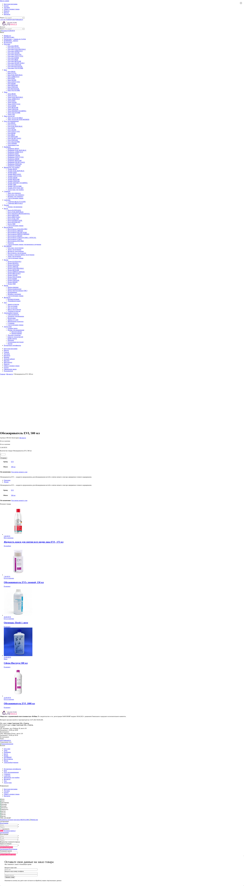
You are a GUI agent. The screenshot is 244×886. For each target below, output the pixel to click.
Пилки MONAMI (13, 270)
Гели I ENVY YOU (14, 131)
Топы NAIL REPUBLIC (15, 97)
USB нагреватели (13, 314)
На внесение (8, 42)
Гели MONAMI (13, 136)
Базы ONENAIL (13, 87)
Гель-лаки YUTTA (14, 47)
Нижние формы (16, 333)
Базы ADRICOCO (13, 76)
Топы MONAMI (13, 107)
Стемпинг (7, 191)
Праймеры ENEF (13, 154)
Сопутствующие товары (15, 198)
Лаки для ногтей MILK (15, 118)
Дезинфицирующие (14, 301)
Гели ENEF (11, 128)
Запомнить (5, 829)
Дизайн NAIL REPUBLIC (16, 171)
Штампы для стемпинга (15, 196)
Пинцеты (11, 243)
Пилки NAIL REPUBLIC (16, 268)
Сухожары (11, 323)
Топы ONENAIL (13, 109)
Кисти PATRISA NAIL (15, 220)
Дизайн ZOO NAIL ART (15, 188)
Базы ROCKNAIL (13, 88)
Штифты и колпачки (14, 294)
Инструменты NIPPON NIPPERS (18, 234)
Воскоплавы (12, 318)
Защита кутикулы (13, 304)
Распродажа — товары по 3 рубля (15, 39)
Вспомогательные (13, 299)
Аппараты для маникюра (16, 316)
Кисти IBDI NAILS (14, 217)
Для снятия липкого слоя (19, 472)
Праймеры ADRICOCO (15, 152)
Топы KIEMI (12, 106)
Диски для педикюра (14, 249)
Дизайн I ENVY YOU (15, 176)
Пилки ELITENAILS (14, 261)
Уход (5, 302)
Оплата (6, 6)
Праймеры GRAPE (14, 155)
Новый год (7, 35)
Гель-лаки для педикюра (15, 248)
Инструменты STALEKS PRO (17, 229)
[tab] (124, 480)
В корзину (3, 458)
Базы (5, 70)
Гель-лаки (7, 44)
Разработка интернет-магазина (14, 819)
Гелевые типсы (12, 328)
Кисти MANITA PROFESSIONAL (19, 213)
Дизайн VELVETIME (15, 186)
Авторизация (4, 832)
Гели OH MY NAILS (14, 138)
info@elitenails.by (17, 19)
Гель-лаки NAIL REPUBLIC (17, 49)
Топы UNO (11, 114)
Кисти (6, 208)
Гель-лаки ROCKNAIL (15, 66)
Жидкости (7, 297)
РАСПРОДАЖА (9, 37)
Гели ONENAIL (13, 140)
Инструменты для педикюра (17, 253)
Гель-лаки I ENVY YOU (15, 56)
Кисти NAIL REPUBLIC (16, 212)
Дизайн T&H (12, 184)
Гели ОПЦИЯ (12, 143)
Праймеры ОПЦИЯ (14, 165)
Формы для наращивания (16, 330)
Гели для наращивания (11, 121)
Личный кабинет (9, 359)
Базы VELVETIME (14, 90)
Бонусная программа (10, 4)
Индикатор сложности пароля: (10, 842)
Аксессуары (8, 326)
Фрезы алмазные (13, 287)
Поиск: (2, 17)
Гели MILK (11, 135)
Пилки (6, 260)
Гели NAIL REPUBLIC (15, 126)
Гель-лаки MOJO (13, 46)
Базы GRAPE (12, 80)
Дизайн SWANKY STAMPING (18, 183)
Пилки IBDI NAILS (14, 273)
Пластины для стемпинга (16, 195)
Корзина (6, 357)
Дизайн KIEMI (12, 177)
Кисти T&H (11, 224)
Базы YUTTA (12, 73)
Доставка (7, 7)
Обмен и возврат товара (11, 9)
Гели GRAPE (12, 130)
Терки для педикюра (14, 256)
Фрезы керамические (14, 289)
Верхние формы (16, 332)
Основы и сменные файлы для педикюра (21, 254)
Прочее (10, 343)
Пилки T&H (12, 284)
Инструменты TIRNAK (15, 231)
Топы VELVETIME (14, 112)
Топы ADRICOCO (14, 99)
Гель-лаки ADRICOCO (15, 51)
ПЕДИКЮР (8, 246)
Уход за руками (12, 306)
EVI (12, 461)
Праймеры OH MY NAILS (16, 162)
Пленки (6, 205)
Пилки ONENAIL (13, 280)
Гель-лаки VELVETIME (15, 68)
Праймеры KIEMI (13, 159)
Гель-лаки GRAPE (14, 53)
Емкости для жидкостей (15, 337)
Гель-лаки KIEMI (13, 58)
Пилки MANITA (13, 263)
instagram (10, 744)
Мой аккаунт (8, 362)
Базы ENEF (11, 78)
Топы (5, 92)
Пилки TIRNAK (13, 266)
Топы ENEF (11, 100)
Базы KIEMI (12, 83)
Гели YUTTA (12, 124)
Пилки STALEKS (13, 265)
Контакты (7, 14)
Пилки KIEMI (12, 278)
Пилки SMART (13, 282)
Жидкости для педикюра (16, 251)
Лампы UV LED (13, 320)
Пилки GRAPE (13, 275)
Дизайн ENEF (12, 172)
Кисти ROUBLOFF (14, 222)
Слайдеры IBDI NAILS (15, 203)
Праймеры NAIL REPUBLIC (17, 150)
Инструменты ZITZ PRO (16, 241)
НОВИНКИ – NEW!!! (11, 41)
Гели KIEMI (11, 133)
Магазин (6, 360)
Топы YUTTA (12, 95)
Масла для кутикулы (14, 309)
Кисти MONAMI (13, 215)
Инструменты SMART (15, 236)
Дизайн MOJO (12, 169)
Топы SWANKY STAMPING (17, 111)
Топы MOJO (12, 94)
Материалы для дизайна (11, 167)
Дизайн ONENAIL (14, 181)
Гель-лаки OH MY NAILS (16, 63)
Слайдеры (7, 200)
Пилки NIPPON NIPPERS (16, 272)
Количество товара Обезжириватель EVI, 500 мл (16, 451)
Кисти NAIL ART (13, 219)
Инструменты (8, 227)
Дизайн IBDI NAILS (14, 174)
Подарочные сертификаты (12, 345)
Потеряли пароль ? (10, 831)
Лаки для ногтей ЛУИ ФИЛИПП (18, 119)
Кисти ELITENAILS (14, 210)
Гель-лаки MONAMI (14, 61)
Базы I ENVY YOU (14, 82)
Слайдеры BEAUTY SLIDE (17, 201)
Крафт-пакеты (12, 338)
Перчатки (11, 340)
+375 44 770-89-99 (6, 19)
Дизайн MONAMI (13, 179)
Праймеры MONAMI (14, 160)
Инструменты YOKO (15, 239)
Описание (7, 480)
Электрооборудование (11, 313)
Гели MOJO (11, 123)
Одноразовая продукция (15, 342)
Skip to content (4, 1)
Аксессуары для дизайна (16, 189)
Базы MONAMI (13, 85)
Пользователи (8, 371)
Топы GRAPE (12, 102)
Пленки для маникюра (15, 207)
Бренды (6, 12)
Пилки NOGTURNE (14, 277)
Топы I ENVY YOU (14, 104)
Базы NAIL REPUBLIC (15, 75)
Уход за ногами (12, 308)
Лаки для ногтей (9, 116)
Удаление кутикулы (14, 311)
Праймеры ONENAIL (15, 164)
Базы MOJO (11, 71)
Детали (6, 482)
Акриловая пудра (13, 145)
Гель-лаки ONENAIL (14, 65)
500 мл (13, 467)
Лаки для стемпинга (14, 193)
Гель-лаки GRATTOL (15, 54)
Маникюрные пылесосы (15, 321)
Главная (6, 352)
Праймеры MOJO (13, 148)
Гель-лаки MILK (13, 59)
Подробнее (7, 546)
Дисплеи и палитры (14, 335)
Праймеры (7, 147)
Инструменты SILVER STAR (17, 232)
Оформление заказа (10, 369)
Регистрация (4, 823)
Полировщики (12, 292)
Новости (6, 11)
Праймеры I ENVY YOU (16, 157)
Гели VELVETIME (14, 142)
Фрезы (6, 285)
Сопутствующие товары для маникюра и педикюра (24, 244)
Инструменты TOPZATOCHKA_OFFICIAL (22, 237)
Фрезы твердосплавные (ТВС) (17, 290)
